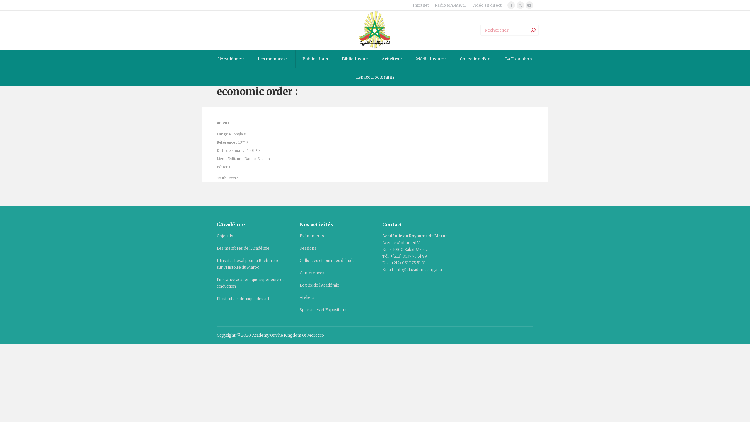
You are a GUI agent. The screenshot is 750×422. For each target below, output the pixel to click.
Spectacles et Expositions (323, 309)
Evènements (312, 236)
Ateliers (307, 297)
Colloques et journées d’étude (327, 260)
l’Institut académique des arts (244, 298)
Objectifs (225, 236)
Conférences (312, 272)
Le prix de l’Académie (319, 285)
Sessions (308, 248)
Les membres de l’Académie (243, 248)
